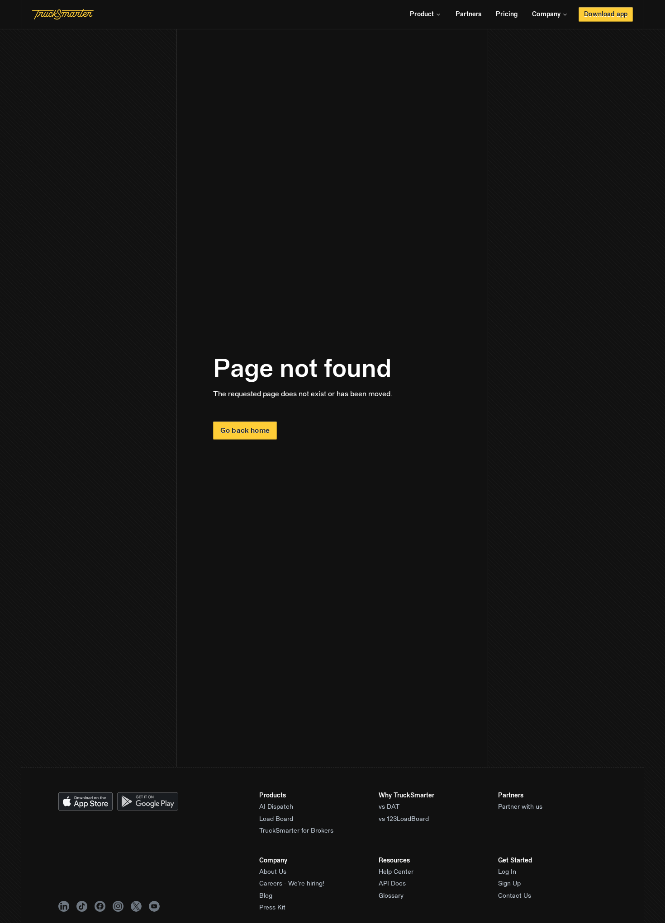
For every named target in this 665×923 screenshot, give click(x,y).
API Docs (392, 884)
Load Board (276, 819)
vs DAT (389, 807)
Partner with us (520, 807)
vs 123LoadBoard (404, 819)
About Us (272, 872)
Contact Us (514, 896)
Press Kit (272, 907)
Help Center (396, 872)
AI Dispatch (276, 807)
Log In (507, 872)
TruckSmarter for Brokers (296, 831)
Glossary (391, 896)
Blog (265, 896)
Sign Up (509, 884)
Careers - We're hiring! (291, 884)
